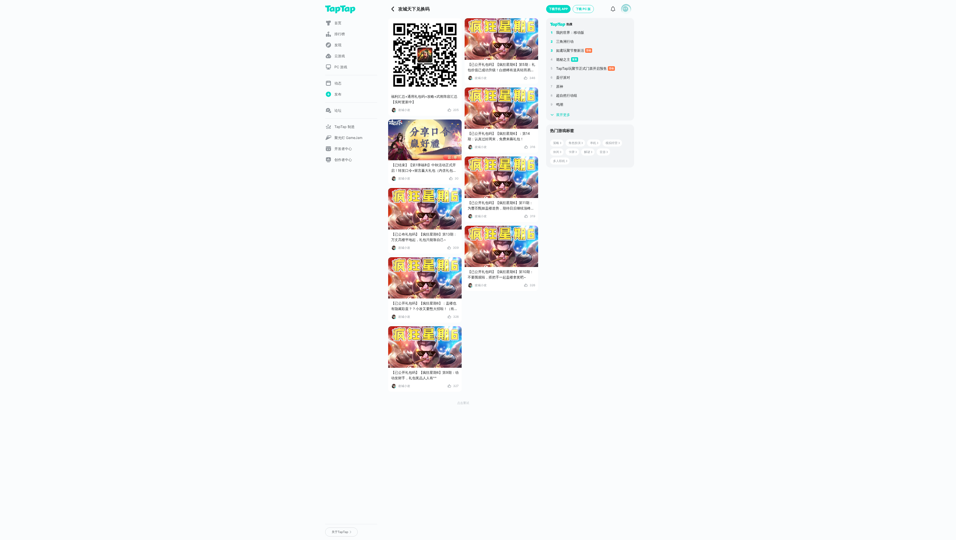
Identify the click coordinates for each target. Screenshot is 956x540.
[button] (626, 9)
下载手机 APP (558, 9)
